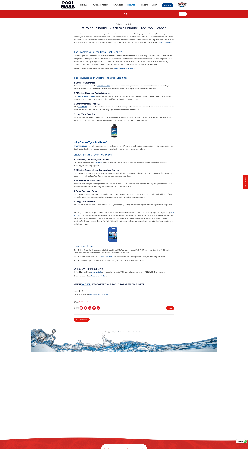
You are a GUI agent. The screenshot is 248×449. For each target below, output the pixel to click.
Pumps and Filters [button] (100, 4)
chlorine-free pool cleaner (86, 96)
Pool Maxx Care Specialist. (99, 294)
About (154, 4)
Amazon (94, 275)
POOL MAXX (82, 106)
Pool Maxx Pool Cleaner (85, 302)
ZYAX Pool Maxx (106, 256)
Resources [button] (131, 4)
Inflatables (118, 4)
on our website (96, 272)
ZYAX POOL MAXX (165, 42)
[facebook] (85, 307)
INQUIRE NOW (245, 182)
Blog (109, 332)
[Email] (81, 307)
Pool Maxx (98, 162)
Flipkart (103, 275)
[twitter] (94, 307)
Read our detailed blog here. (124, 68)
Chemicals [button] (83, 4)
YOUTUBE (86, 284)
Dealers (144, 4)
